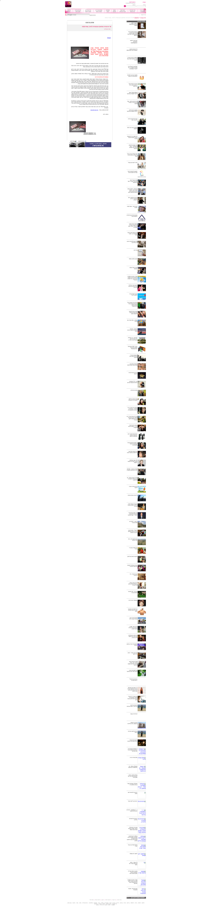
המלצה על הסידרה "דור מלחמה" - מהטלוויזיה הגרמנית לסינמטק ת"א (132, 409)
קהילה (83, 902)
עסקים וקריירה (98, 10)
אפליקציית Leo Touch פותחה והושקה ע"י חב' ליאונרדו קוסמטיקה (132, 67)
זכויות (136, 902)
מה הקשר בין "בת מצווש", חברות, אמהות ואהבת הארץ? (132, 137)
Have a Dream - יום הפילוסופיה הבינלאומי (132, 767)
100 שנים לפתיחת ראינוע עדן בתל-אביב (132, 242)
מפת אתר (91, 899)
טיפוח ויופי (106, 902)
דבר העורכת (132, 10)
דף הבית (143, 17)
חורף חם (135, 250)
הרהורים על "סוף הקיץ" (132, 801)
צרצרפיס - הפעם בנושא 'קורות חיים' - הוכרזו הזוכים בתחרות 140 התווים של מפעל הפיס (132, 190)
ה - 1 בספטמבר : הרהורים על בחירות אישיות (132, 810)
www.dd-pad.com (94, 110)
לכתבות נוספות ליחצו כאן (137, 897)
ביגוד (99, 902)
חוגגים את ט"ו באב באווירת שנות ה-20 (133, 618)
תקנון (103, 899)
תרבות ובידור (78, 10)
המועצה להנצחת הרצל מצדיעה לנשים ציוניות (132, 172)
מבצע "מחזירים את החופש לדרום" (133, 294)
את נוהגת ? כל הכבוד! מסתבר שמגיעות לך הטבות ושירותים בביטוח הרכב (132, 698)
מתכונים (95, 903)
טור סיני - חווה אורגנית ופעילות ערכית (132, 592)
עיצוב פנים (70, 902)
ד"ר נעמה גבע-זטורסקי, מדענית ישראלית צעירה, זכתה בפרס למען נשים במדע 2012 (132, 689)
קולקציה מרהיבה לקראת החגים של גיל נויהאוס (132, 75)
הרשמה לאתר (132, 2)
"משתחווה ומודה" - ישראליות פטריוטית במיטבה (133, 356)
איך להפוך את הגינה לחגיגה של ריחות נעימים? (132, 671)
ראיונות (74, 902)
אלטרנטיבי (142, 11)
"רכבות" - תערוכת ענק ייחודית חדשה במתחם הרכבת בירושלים (132, 531)
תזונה (80, 902)
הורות (125, 902)
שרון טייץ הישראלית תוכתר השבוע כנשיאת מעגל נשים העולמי (132, 828)
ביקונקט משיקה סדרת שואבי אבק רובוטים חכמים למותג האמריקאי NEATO (132, 33)
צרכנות (68, 10)
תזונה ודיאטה (88, 11)
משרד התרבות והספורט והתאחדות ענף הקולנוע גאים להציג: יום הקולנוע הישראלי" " (132, 278)
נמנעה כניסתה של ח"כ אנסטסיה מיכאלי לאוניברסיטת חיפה (132, 872)
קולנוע (97, 904)
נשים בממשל (108, 903)
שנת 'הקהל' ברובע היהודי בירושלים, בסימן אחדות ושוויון (132, 155)
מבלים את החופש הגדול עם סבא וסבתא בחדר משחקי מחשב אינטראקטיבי (132, 304)
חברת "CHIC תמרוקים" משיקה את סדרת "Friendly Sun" (132, 347)
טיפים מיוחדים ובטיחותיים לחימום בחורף (132, 216)
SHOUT (132, 902)
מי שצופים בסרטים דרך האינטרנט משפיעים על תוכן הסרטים (132, 750)
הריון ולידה (102, 904)
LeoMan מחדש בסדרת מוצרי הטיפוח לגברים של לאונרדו (132, 59)
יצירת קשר (143, 14)
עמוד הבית (142, 10)
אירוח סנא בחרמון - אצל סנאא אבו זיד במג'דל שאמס (132, 102)
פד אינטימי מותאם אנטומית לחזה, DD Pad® (132, 50)
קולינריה (100, 903)
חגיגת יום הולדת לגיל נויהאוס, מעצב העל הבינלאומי (133, 85)
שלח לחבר (72, 141)
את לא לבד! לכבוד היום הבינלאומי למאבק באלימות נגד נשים (132, 435)
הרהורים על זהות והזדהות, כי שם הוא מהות (132, 706)
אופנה (114, 10)
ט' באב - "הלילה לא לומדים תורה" (133, 522)
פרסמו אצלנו (97, 899)
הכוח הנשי (122, 10)
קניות (110, 902)
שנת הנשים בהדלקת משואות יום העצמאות (132, 399)
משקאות (113, 904)
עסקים (104, 903)
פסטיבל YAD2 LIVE (133, 258)
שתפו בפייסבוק (90, 22)
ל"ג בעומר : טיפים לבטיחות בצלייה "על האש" (133, 863)
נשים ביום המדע (134, 390)
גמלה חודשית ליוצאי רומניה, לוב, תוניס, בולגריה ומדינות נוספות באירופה (132, 663)
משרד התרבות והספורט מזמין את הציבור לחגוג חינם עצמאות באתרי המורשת (132, 881)
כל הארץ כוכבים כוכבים (132, 495)
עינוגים (106, 904)
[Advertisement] (101, 4)
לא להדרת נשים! (133, 714)
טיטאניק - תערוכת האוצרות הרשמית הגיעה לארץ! (132, 330)
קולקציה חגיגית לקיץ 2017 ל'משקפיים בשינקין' (132, 111)
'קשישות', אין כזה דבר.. (132, 600)
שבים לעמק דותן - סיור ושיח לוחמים (132, 539)
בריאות (128, 902)
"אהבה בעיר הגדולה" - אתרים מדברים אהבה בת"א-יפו (132, 286)
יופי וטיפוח (132, 11)
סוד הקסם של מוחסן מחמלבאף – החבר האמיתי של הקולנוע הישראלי (133, 147)
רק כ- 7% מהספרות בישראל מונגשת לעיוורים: (132, 382)
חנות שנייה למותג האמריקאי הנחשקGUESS (133, 41)
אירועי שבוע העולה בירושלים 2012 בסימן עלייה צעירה (132, 584)
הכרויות (113, 902)
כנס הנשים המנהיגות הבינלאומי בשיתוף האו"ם (132, 452)
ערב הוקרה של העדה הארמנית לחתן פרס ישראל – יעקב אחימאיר (132, 514)
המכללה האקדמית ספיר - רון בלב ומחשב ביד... (132, 784)
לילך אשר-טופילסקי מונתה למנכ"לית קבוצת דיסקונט (132, 461)
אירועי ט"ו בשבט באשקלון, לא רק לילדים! (132, 723)
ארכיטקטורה (114, 903)
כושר (77, 902)
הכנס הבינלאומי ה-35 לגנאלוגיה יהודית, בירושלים (132, 199)
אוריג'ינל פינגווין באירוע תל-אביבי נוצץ (132, 119)
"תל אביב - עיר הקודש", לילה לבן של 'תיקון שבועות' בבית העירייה (132, 339)
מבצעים (108, 10)
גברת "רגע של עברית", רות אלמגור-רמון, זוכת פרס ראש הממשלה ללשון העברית (132, 418)
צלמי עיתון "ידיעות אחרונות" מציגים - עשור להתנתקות (132, 181)
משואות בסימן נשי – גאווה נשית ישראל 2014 (132, 364)
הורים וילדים (88, 10)
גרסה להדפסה (81, 141)
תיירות (68, 11)
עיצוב (108, 11)
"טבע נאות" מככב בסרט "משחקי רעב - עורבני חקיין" (132, 234)
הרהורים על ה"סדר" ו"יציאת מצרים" (133, 679)
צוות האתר (119, 899)
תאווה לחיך (77, 11)
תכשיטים (95, 902)
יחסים (109, 904)
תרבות (86, 902)
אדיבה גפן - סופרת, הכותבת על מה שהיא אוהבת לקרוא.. (133, 627)
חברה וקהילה (123, 11)
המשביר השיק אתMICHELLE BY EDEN (133, 24)
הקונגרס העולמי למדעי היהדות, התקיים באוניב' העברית (132, 505)
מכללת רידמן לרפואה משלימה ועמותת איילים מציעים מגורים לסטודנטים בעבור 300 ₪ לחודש (132, 838)
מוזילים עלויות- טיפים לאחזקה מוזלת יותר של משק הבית (132, 776)
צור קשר (114, 899)
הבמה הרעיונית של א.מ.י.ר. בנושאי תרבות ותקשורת (132, 426)
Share (109, 37)
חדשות (114, 11)
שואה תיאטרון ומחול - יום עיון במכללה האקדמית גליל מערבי (132, 479)
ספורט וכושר (99, 11)
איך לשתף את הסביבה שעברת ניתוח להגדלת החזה (132, 610)
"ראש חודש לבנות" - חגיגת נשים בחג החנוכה (132, 740)
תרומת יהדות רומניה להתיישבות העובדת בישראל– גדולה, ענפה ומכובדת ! (132, 225)
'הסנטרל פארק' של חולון (132, 556)
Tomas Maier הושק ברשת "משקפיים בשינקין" (132, 93)
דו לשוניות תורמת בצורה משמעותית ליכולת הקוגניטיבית (132, 444)
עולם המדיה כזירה (133, 757)
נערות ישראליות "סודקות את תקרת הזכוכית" (132, 566)
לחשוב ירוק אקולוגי (133, 853)
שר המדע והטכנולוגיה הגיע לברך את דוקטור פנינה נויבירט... (132, 636)
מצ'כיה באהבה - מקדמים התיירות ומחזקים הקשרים (132, 469)
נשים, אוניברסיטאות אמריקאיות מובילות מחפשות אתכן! (133, 312)
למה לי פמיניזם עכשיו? (132, 162)
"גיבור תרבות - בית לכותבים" (133, 574)
